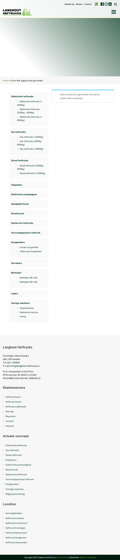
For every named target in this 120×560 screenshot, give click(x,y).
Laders (14, 293)
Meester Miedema (88, 557)
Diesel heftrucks (19, 160)
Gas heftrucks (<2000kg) (31, 137)
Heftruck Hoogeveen (16, 537)
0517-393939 (13, 362)
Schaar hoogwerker (29, 247)
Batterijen (16, 273)
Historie (10, 425)
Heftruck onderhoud (16, 406)
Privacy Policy (62, 557)
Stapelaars (16, 185)
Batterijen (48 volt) (28, 278)
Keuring (9, 411)
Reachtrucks (17, 213)
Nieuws (79, 4)
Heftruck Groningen (15, 527)
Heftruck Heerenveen (16, 532)
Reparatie (11, 416)
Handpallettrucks (20, 204)
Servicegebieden (14, 513)
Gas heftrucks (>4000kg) (31, 149)
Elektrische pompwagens (24, 194)
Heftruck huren (13, 396)
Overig (23, 316)
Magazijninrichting (15, 493)
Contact (88, 4)
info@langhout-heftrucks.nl (25, 365)
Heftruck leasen (13, 401)
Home (6, 80)
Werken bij (69, 4)
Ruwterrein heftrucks (22, 223)
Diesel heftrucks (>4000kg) (32, 173)
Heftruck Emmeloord (16, 522)
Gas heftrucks (18, 132)
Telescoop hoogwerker (31, 251)
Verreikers (16, 263)
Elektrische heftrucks (22, 96)
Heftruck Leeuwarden (16, 542)
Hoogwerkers (18, 242)
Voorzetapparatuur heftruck (25, 233)
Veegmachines (27, 308)
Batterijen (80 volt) (28, 282)
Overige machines (20, 303)
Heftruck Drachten (15, 518)
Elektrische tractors (29, 312)
